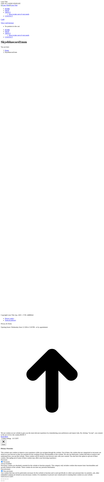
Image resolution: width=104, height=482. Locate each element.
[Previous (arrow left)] (1, 480)
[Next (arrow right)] (3, 480)
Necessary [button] (4, 460)
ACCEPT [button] (15, 438)
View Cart (4, 23)
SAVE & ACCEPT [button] (7, 476)
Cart (2, 19)
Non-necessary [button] (5, 469)
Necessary (6, 462)
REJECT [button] (23, 435)
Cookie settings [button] (6, 438)
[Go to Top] (52, 431)
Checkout (10, 23)
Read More (4, 436)
